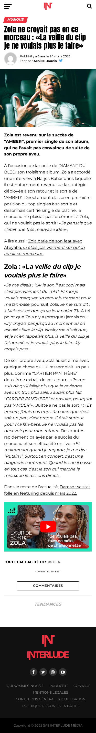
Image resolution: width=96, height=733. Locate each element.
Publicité (58, 686)
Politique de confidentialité (50, 706)
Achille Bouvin (45, 61)
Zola (55, 562)
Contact (81, 686)
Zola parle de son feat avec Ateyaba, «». (44, 247)
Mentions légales (50, 692)
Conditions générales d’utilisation (51, 699)
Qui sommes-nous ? (25, 686)
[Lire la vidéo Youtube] (48, 527)
